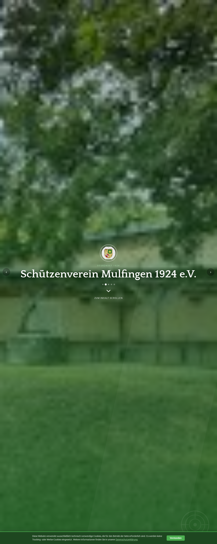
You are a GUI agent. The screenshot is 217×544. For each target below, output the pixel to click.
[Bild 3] (108, 284)
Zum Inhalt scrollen (108, 298)
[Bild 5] (114, 284)
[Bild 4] (111, 284)
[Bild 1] (103, 284)
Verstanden (176, 538)
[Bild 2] (105, 284)
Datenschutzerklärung (127, 539)
